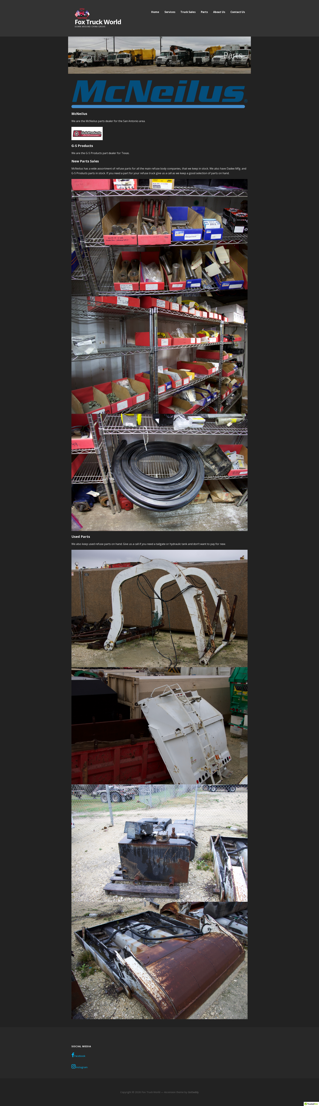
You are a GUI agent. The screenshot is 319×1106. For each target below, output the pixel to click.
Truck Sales (187, 12)
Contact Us (237, 12)
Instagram (82, 1067)
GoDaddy (193, 1092)
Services (169, 12)
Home (155, 12)
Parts (204, 12)
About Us (219, 12)
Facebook (79, 1056)
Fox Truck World (98, 21)
